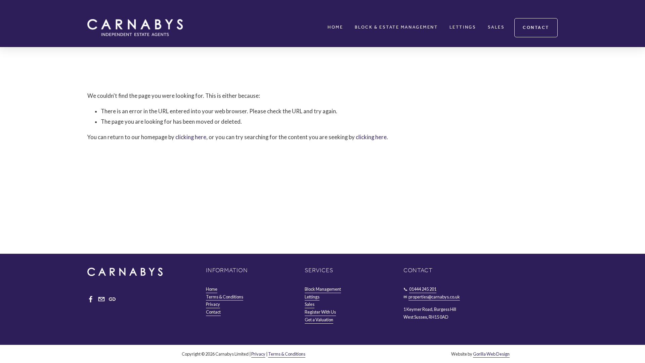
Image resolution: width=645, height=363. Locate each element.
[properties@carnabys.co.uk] (101, 299)
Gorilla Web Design (491, 354)
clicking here (190, 137)
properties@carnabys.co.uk (434, 296)
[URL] (112, 299)
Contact (536, 28)
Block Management (323, 289)
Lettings (462, 28)
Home (335, 28)
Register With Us (320, 312)
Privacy (213, 304)
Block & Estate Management (396, 28)
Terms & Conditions (224, 296)
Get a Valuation (319, 319)
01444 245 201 (422, 289)
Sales (496, 28)
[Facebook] (90, 299)
